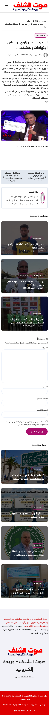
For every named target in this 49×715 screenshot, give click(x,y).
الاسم (45, 386)
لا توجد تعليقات (12, 55)
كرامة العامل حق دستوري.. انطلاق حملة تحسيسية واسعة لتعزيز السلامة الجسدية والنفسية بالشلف (25, 555)
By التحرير (38, 54)
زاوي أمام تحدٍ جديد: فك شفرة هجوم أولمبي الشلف (25, 283)
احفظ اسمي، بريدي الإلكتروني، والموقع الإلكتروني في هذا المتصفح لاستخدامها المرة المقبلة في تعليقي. (27, 423)
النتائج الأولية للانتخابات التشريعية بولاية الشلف (26, 515)
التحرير (32, 192)
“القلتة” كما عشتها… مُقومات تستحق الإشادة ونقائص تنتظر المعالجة (28, 478)
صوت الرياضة (41, 35)
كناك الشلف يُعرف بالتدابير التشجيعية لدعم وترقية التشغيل (27, 591)
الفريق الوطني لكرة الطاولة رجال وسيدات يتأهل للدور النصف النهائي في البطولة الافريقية (25, 322)
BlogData (6, 696)
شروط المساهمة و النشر (24, 710)
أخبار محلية (37, 275)
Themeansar (25, 699)
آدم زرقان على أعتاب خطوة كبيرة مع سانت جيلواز (26, 246)
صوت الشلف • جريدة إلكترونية (24, 665)
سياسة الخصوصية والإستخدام (15, 704)
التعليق (45, 347)
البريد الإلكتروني (42, 398)
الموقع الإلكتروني (42, 410)
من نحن (43, 704)
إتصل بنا (34, 704)
